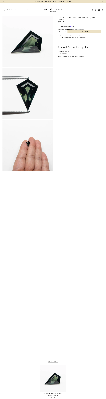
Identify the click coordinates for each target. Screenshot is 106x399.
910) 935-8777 (57, 1)
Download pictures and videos (71, 56)
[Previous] (3, 1)
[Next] (103, 1)
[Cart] (102, 10)
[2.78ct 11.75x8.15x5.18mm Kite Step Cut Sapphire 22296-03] (53, 378)
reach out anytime (80, 37)
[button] (3, 10)
